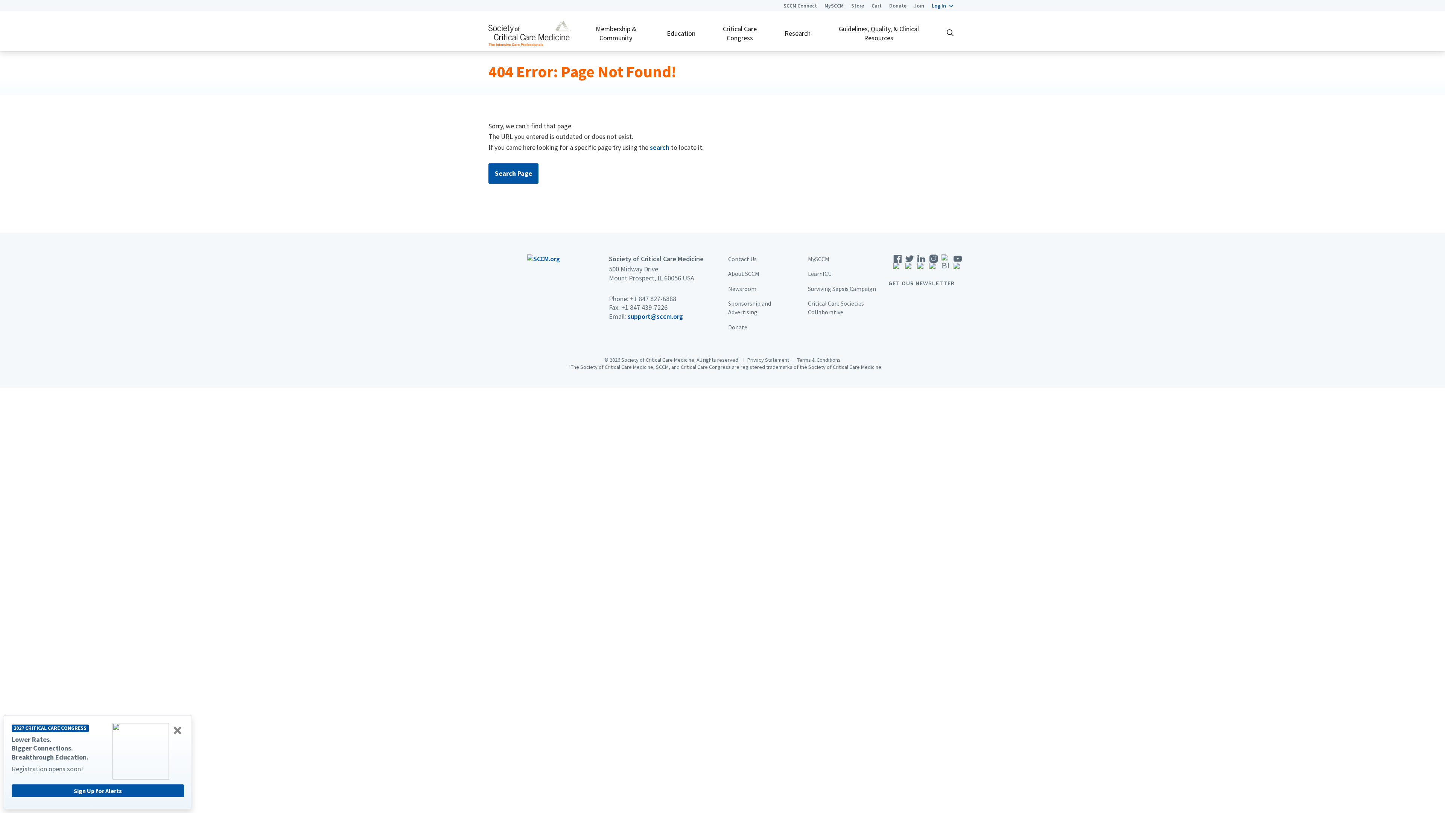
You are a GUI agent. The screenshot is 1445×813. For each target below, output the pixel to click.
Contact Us (742, 259)
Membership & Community (616, 33)
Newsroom (742, 288)
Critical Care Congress (740, 33)
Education (681, 33)
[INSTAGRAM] (934, 264)
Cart (877, 5)
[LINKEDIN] (922, 264)
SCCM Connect (800, 5)
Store (857, 5)
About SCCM (743, 273)
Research (798, 33)
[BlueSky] (946, 264)
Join (919, 5)
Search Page (513, 173)
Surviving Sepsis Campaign (842, 288)
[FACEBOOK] (897, 264)
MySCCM (834, 5)
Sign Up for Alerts (98, 791)
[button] (942, 5)
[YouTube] (958, 264)
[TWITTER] (910, 264)
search (659, 147)
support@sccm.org (655, 316)
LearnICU (820, 273)
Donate (898, 5)
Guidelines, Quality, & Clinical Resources (879, 33)
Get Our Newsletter (921, 283)
